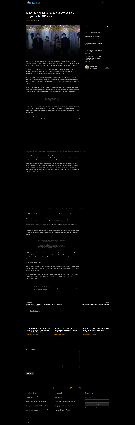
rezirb (35, 285)
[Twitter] (108, 2)
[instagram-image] (89, 75)
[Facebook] (102, 2)
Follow (107, 67)
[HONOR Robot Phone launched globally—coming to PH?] (107, 51)
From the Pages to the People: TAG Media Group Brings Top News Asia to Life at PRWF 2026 (93, 58)
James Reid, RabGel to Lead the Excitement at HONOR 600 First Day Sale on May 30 (67, 330)
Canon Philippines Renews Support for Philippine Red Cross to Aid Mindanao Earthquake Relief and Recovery (38, 330)
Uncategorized (29, 20)
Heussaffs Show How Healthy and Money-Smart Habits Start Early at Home (94, 37)
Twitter (82, 388)
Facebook (56, 388)
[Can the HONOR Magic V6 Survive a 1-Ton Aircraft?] (107, 44)
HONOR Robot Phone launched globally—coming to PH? (37, 405)
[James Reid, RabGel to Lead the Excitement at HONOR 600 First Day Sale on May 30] (67, 320)
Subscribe (97, 405)
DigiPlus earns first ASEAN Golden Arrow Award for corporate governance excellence (96, 330)
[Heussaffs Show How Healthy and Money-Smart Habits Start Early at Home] (107, 38)
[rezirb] (29, 287)
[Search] (107, 26)
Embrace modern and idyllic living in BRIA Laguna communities (95, 304)
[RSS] (71, 388)
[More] (72, 54)
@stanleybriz (93, 66)
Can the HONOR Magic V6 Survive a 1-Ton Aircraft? (36, 401)
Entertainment (29, 334)
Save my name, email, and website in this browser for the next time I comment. (42, 370)
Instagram (66, 388)
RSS (75, 388)
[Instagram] (105, 2)
